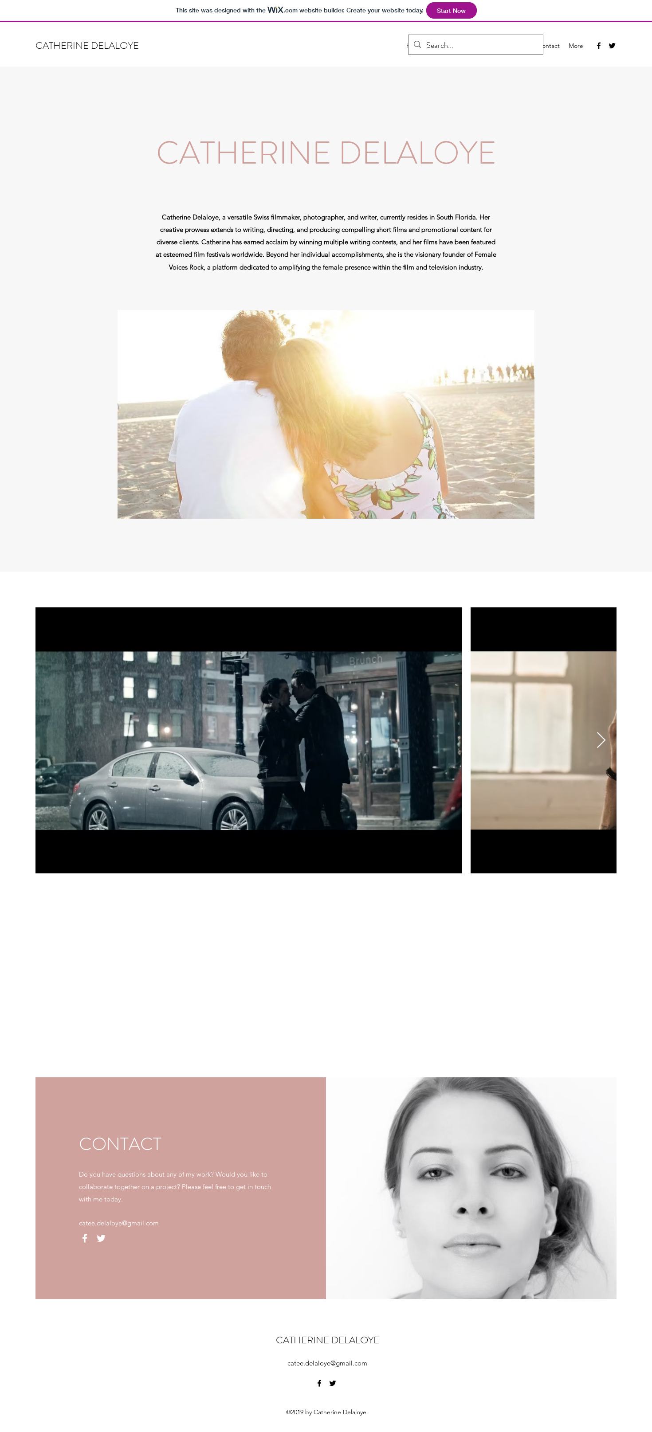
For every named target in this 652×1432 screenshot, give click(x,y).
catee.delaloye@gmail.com (119, 1223)
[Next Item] (601, 740)
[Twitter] (612, 45)
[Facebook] (598, 45)
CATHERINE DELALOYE (87, 45)
